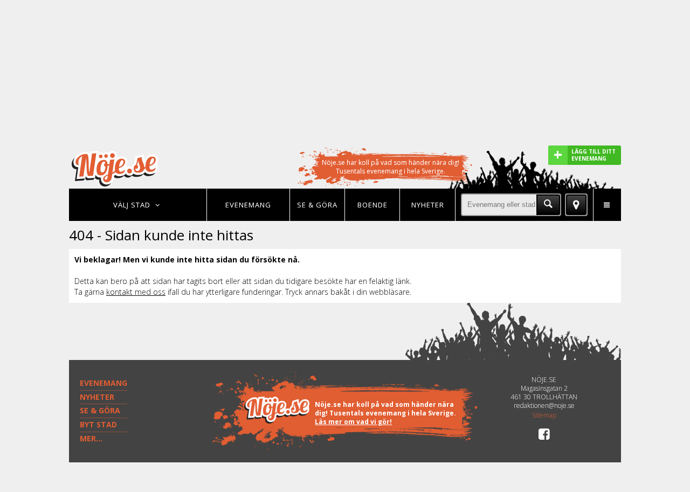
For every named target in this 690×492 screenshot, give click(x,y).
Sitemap (544, 415)
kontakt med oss (135, 292)
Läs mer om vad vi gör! (353, 421)
